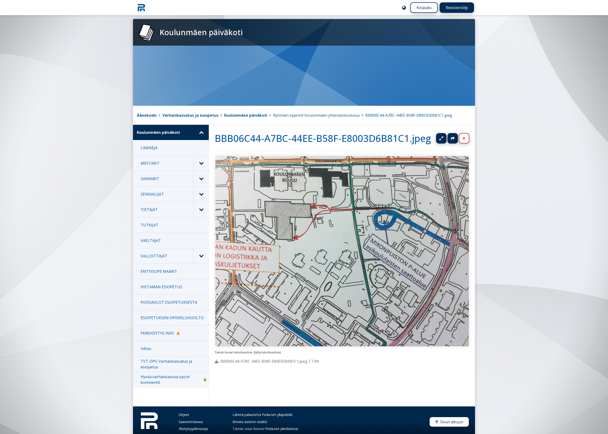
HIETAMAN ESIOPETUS (161, 286)
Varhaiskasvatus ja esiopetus (190, 115)
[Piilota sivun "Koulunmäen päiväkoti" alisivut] (201, 132)
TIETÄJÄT (149, 209)
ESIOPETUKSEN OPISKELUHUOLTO (172, 317)
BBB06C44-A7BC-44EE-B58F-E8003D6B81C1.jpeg (408, 115)
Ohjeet (184, 414)
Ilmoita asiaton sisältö (250, 422)
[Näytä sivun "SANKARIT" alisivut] (201, 178)
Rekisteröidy (457, 7)
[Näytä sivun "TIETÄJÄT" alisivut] (201, 209)
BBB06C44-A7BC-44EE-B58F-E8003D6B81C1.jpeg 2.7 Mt (269, 361)
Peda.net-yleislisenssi (281, 428)
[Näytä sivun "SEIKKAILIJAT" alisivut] (201, 194)
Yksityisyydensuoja (193, 428)
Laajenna (445, 138)
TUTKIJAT (149, 225)
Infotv (146, 348)
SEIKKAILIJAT (152, 194)
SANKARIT (150, 178)
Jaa (452, 138)
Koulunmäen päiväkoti (245, 115)
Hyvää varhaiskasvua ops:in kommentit (165, 379)
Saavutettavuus (191, 422)
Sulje (467, 138)
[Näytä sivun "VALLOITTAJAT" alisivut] (201, 256)
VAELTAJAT (151, 240)
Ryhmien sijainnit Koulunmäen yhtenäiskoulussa (316, 115)
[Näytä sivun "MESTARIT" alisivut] (201, 163)
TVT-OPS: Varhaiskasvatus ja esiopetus (166, 364)
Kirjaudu (424, 7)
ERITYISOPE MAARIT (159, 271)
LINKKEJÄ (149, 147)
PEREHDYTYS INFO (157, 333)
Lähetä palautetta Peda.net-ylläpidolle (263, 414)
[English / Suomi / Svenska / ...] (403, 7)
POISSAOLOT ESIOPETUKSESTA (169, 302)
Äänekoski (147, 115)
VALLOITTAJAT (154, 256)
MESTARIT (150, 163)
